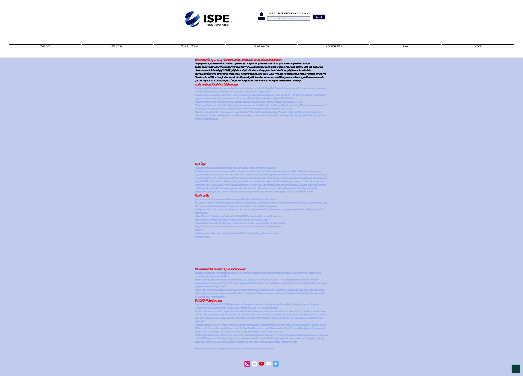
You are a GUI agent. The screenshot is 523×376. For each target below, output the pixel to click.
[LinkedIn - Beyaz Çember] (254, 364)
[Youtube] (261, 364)
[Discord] (268, 364)
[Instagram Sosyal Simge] (247, 364)
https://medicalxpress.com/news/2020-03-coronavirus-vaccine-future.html (239, 348)
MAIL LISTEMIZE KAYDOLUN (287, 13)
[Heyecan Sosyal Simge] (276, 364)
